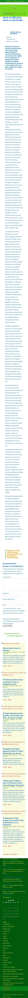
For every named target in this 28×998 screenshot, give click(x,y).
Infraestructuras (7, 945)
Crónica (5, 933)
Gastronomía (6, 943)
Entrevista (5, 941)
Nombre (6, 593)
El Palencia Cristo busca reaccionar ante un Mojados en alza (13, 681)
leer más (7, 666)
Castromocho (6, 931)
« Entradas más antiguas (10, 854)
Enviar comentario (7, 625)
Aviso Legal (6, 990)
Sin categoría (6, 957)
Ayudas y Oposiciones (8, 926)
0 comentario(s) (10, 39)
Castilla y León (6, 929)
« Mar (4, 922)
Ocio (4, 950)
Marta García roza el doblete (11, 649)
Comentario (7, 577)
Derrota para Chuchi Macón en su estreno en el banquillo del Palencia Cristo (14, 871)
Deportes (8, 37)
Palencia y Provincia (8, 953)
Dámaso (5, 861)
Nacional (5, 948)
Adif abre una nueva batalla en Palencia (13, 974)
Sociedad (5, 960)
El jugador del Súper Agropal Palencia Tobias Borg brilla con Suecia (13, 751)
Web (4, 605)
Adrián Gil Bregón (9, 686)
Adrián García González (11, 652)
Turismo (5, 965)
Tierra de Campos (7, 962)
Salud (4, 955)
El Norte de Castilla (10, 787)
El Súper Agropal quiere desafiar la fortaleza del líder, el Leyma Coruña (13, 715)
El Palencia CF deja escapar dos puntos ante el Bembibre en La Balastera (13, 821)
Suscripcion (6, 987)
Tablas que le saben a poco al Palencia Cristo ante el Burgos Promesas (13, 782)
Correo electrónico (9, 599)
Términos (6, 621)
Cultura (5, 936)
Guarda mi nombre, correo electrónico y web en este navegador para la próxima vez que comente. (14, 611)
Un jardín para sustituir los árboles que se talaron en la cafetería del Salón (13, 863)
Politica (3, 621)
